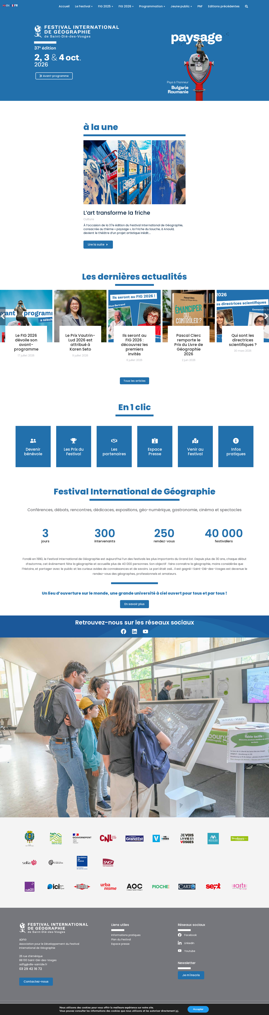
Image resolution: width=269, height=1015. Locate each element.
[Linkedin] (134, 631)
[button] (4, 728)
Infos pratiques (236, 452)
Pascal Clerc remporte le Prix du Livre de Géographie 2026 (188, 345)
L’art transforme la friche (116, 213)
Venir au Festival (195, 452)
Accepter (198, 1009)
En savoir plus (134, 604)
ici (176, 1011)
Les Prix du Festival (74, 452)
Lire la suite (96, 244)
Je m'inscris (191, 975)
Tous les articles (134, 381)
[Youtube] (145, 631)
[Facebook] (123, 631)
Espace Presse (155, 452)
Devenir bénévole (33, 452)
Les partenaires (114, 452)
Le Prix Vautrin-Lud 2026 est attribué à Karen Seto (80, 342)
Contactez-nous (36, 981)
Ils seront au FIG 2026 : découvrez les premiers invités (134, 345)
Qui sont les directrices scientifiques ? (243, 340)
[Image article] (134, 172)
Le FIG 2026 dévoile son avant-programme (26, 342)
